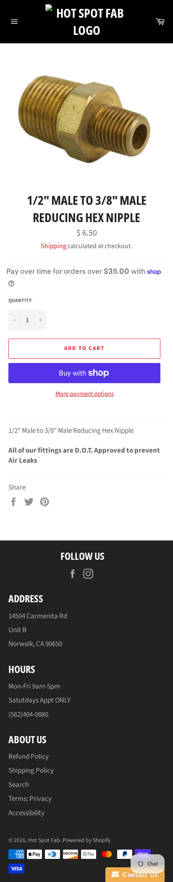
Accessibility (26, 813)
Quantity (19, 300)
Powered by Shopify (86, 840)
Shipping (53, 246)
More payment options (84, 394)
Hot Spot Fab (44, 840)
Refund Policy (28, 757)
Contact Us (138, 874)
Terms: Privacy (30, 799)
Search (18, 785)
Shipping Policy (31, 770)
